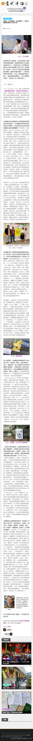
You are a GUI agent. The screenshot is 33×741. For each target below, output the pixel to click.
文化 (8, 658)
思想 (4, 658)
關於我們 (13, 738)
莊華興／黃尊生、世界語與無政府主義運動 (13, 712)
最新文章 (9, 18)
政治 (4, 684)
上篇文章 (9, 629)
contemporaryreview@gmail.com (13, 736)
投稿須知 (19, 738)
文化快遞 (25, 56)
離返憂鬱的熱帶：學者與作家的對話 (16, 91)
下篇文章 (6, 634)
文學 (5, 18)
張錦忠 (9, 626)
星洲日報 (19, 356)
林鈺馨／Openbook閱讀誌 (18, 442)
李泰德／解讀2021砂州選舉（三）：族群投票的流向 (14, 688)
